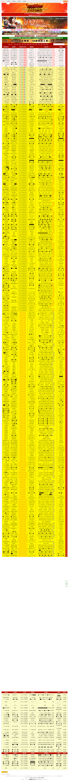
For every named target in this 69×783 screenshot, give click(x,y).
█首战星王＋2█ (15, 761)
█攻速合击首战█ (15, 763)
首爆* (15, 707)
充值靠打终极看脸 (15, 737)
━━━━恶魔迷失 (6, 713)
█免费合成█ (15, 699)
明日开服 (13, 1)
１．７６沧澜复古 (6, 732)
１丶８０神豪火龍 (6, 740)
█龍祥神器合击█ (6, 763)
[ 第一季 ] (15, 701)
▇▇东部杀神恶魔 (6, 707)
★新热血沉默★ (6, 723)
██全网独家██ (15, 744)
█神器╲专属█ (15, 720)
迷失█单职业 (15, 758)
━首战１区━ (15, 721)
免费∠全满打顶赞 (15, 726)
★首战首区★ (15, 732)
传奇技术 (31, 777)
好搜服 (2, 774)
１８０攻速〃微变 (6, 726)
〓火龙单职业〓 (15, 718)
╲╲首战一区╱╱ (15, 740)
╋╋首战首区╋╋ (15, 742)
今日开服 (8, 1)
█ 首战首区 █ (15, 749)
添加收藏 (65, 1)
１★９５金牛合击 (6, 721)
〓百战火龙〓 (6, 718)
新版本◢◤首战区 (15, 747)
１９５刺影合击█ (15, 716)
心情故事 (38, 777)
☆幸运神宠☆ (6, 720)
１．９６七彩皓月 (6, 699)
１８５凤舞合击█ (6, 716)
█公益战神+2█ (15, 714)
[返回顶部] (66, 581)
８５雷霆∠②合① (6, 729)
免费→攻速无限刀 (15, 729)
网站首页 (3, 1)
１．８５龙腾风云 (6, 742)
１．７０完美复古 (6, 756)
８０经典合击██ (6, 714)
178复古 (15, 735)
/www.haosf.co (39, 779)
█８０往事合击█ (6, 761)
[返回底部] (66, 586)
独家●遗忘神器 (6, 758)
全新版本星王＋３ (15, 694)
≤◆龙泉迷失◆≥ (6, 697)
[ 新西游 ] (6, 701)
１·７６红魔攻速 (6, 760)
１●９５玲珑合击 (6, 747)
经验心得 (35, 777)
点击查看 (64, 694)
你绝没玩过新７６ (15, 710)
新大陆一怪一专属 (6, 737)
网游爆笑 (42, 777)
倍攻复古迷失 (15, 697)
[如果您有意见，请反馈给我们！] (66, 584)
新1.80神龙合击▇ (6, 694)
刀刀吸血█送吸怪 (15, 754)
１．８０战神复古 (6, 765)
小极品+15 (15, 760)
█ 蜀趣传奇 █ (6, 749)
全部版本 (24, 1)
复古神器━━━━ (15, 713)
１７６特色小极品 (6, 710)
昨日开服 (19, 1)
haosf (5, 774)
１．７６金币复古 (15, 756)
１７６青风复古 (6, 744)
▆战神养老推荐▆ (15, 765)
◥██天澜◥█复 (6, 735)
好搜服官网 (8, 774)
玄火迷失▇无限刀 (6, 754)
